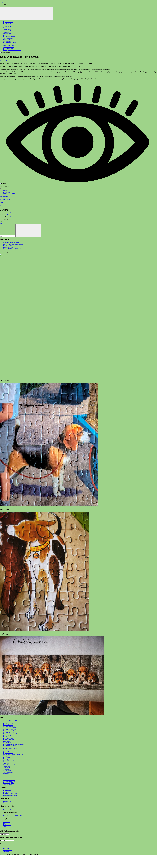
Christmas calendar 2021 (9, 726)
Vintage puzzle (7, 26)
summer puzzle (7, 29)
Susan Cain (6, 826)
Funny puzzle (6, 741)
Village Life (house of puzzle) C (11, 242)
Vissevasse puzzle (8, 38)
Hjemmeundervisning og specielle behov (13, 744)
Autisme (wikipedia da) (9, 780)
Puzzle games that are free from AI (12, 50)
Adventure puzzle (7, 25)
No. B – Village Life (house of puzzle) (13, 244)
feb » (5, 223)
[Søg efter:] (7, 236)
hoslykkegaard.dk (4, 2)
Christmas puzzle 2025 (9, 732)
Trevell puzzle (7, 41)
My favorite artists (8, 22)
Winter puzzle (6, 32)
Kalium (5, 823)
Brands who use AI (8, 48)
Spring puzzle (6, 27)
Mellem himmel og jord (9, 193)
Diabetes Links (7, 736)
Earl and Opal (6, 822)
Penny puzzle (6, 39)
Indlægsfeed (6, 848)
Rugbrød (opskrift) (8, 245)
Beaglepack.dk (7, 801)
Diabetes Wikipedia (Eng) (10, 795)
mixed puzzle (6, 751)
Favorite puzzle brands (9, 23)
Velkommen (6, 769)
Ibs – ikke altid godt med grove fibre (12, 815)
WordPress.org (7, 851)
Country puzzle (7, 33)
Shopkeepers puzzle (8, 45)
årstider (5, 190)
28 (9, 220)
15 (11, 216)
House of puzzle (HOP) (9, 42)
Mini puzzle (6, 750)
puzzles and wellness (8, 47)
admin (9, 60)
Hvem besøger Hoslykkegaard (11, 747)
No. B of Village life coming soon (12, 248)
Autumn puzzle (7, 30)
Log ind (5, 847)
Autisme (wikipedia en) (9, 781)
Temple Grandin (7, 784)
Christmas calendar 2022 (9, 728)
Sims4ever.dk (6, 803)
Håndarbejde (6, 192)
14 (9, 216)
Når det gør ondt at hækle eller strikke (13, 754)
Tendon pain (6, 828)
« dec (1, 223)
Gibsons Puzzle (7, 44)
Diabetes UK (6, 792)
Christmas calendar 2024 (9, 729)
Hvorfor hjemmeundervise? (10, 748)
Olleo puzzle (6, 756)
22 (11, 218)
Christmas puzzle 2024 (9, 731)
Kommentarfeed (7, 850)
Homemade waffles (8, 247)
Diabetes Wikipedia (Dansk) (10, 793)
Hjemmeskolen (7, 809)
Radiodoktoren (7, 825)
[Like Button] (0, 188)
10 (2, 216)
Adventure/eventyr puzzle (10, 720)
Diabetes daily (7, 790)
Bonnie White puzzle (8, 35)
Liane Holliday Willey (9, 783)
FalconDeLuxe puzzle (9, 36)
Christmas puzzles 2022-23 (10, 733)
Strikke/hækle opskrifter (9, 764)
